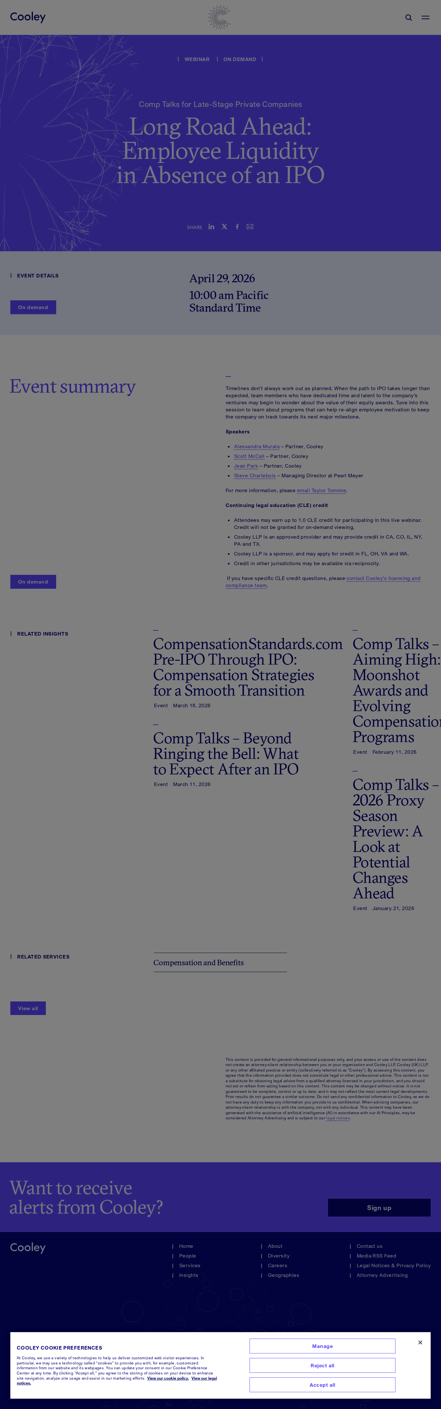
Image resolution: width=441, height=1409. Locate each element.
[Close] (420, 1342)
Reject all (322, 1365)
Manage (322, 1346)
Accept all (322, 1385)
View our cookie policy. (168, 1378)
